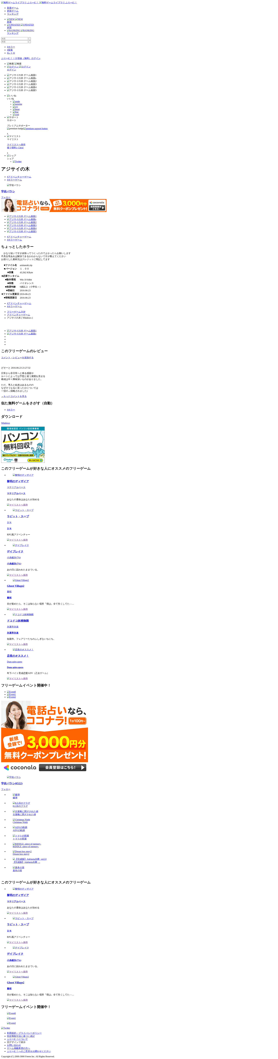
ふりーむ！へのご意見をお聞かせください (29, 1051)
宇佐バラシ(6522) (11, 783)
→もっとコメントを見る (14, 396)
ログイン (36, 58)
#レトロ (11, 53)
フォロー (5, 197)
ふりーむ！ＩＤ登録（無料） (16, 58)
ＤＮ (9, 522)
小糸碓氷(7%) (14, 557)
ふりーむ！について (17, 1039)
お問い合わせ (14, 1045)
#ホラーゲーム (14, 180)
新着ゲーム (13, 8)
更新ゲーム (13, 11)
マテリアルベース (16, 487)
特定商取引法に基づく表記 (21, 1036)
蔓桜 (9, 591)
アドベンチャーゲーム (18, 315)
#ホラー (11, 47)
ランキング (13, 14)
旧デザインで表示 (16, 1042)
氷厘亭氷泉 (13, 627)
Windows (5, 423)
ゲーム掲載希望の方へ (18, 1048)
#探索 (10, 50)
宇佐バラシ (8, 191)
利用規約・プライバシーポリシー (24, 1033)
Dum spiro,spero (14, 661)
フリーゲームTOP (16, 312)
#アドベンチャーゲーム (19, 177)
